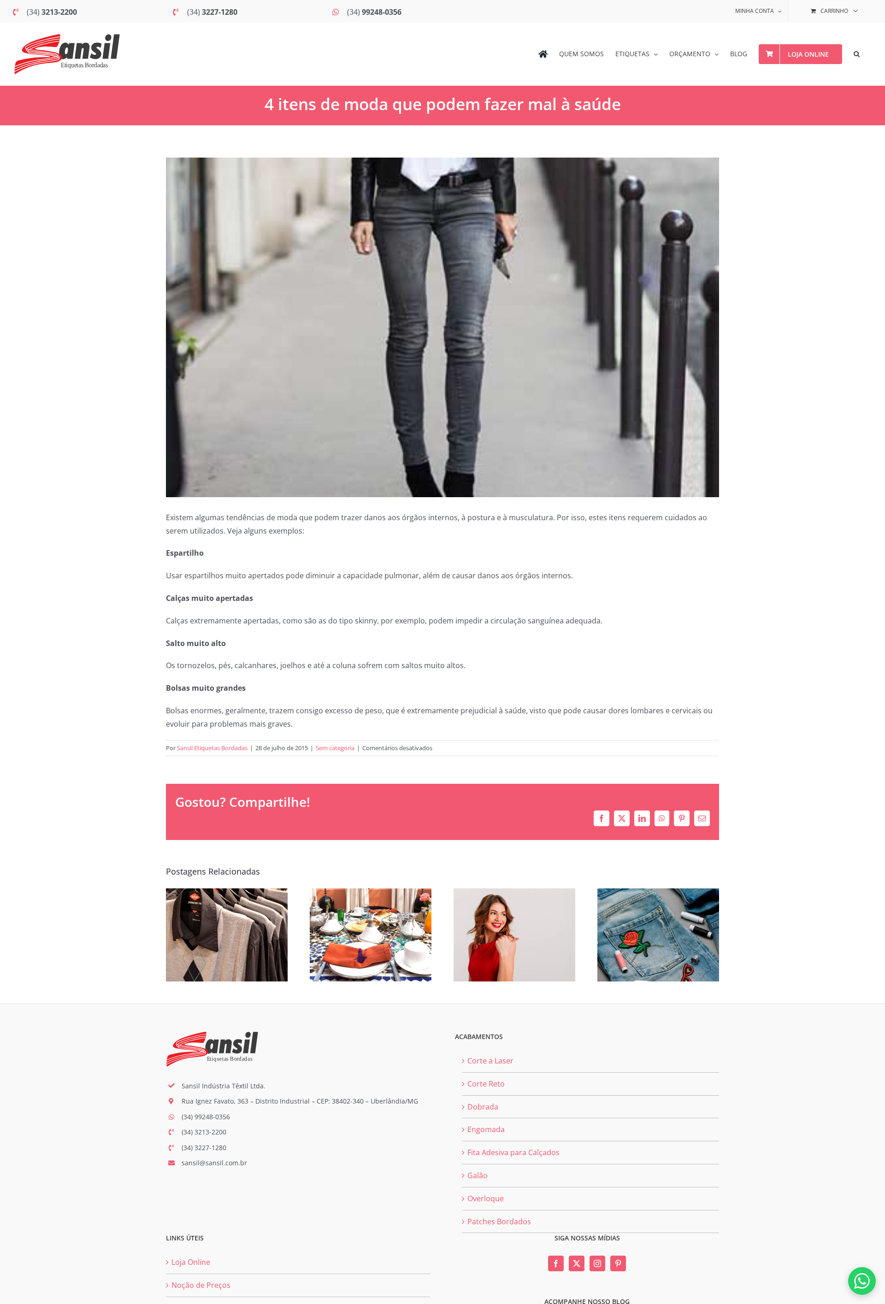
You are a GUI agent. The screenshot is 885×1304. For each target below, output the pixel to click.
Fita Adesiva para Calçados (513, 1152)
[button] (857, 54)
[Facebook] (556, 1263)
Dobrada (482, 1107)
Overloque (485, 1198)
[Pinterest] (618, 1263)
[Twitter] (576, 1263)
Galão (477, 1175)
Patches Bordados (499, 1221)
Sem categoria (335, 748)
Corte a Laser (490, 1061)
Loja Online (190, 1262)
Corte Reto (486, 1084)
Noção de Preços (200, 1285)
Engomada (486, 1129)
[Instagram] (597, 1263)
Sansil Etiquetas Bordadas (212, 748)
